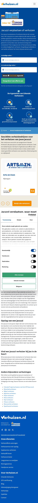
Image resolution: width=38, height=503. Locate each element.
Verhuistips (4, 491)
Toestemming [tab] (7, 220)
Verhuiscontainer (6, 457)
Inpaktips (4, 494)
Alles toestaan (19, 275)
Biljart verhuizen (9, 391)
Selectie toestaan (19, 280)
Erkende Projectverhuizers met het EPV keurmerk (19, 387)
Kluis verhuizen (8, 398)
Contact (3, 498)
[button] (3, 188)
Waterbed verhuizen (10, 389)
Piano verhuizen (9, 395)
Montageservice (6, 464)
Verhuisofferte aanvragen (9, 443)
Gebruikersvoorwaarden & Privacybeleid (13, 435)
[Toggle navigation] (34, 4)
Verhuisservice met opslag (9, 447)
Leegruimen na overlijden (9, 460)
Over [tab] (31, 220)
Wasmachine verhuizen (11, 404)
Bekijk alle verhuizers (22, 203)
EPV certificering (6, 480)
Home (5, 130)
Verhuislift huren (6, 453)
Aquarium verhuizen (10, 393)
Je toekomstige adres (8, 65)
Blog (2, 484)
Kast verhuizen (8, 400)
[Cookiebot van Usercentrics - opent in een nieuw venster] (28, 215)
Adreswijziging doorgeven (9, 487)
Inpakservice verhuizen (8, 450)
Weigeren (19, 286)
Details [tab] (19, 220)
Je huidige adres (6, 55)
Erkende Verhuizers (7, 477)
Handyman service (7, 467)
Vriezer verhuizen (9, 402)
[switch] (33, 256)
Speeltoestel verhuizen (11, 406)
